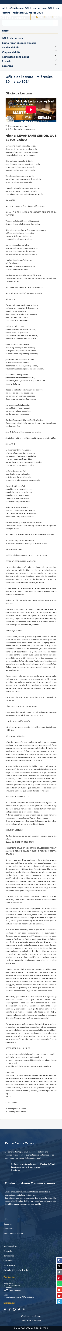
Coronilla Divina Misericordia (15, 1270)
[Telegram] (59, 1301)
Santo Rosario (9, 1265)
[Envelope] (59, 1289)
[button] (13, 5)
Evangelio (7, 1251)
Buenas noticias (10, 1246)
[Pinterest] (59, 1278)
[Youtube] (59, 1295)
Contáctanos (8, 1228)
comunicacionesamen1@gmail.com (18, 1296)
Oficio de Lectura (35, 8)
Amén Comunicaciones (13, 1233)
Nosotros (7, 1224)
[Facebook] (59, 1260)
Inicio (5, 1219)
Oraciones (7, 1260)
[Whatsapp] (59, 1283)
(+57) (5, 1285)
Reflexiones (8, 1255)
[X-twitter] (59, 1266)
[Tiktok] (59, 1272)
